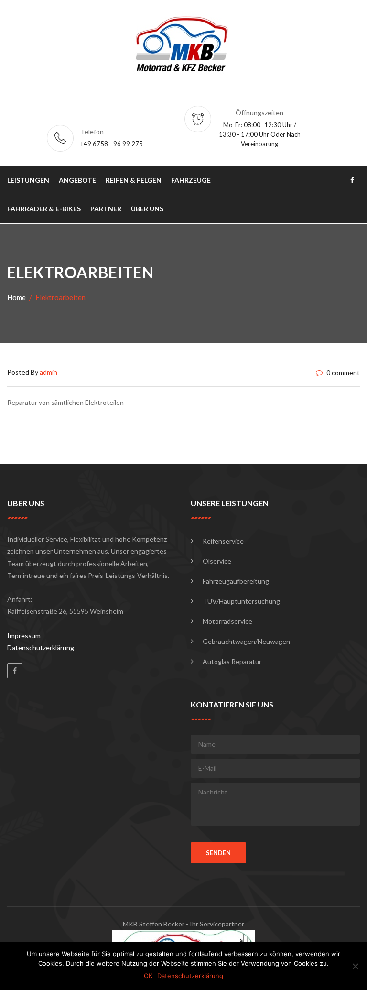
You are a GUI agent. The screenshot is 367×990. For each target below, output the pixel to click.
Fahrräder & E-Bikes (44, 209)
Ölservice (217, 561)
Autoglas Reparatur (232, 661)
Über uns (147, 209)
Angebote (77, 180)
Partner (105, 209)
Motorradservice (227, 621)
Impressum (24, 635)
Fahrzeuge (191, 180)
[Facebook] (14, 670)
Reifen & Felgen (134, 180)
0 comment (342, 373)
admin (48, 372)
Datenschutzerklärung (40, 647)
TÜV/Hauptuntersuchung (241, 601)
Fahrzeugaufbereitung (236, 581)
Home (16, 297)
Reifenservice (223, 541)
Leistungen (28, 180)
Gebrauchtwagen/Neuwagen (246, 641)
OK (148, 975)
